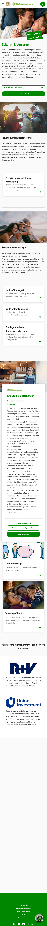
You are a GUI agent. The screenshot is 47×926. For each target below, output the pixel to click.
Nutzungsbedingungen (23, 908)
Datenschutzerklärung (15, 401)
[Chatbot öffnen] (39, 918)
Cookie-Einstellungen (23, 523)
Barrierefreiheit (23, 918)
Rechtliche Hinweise (23, 911)
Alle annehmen (23, 534)
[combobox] (23, 87)
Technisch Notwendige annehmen (23, 528)
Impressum (23, 902)
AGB (23, 915)
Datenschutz (23, 905)
